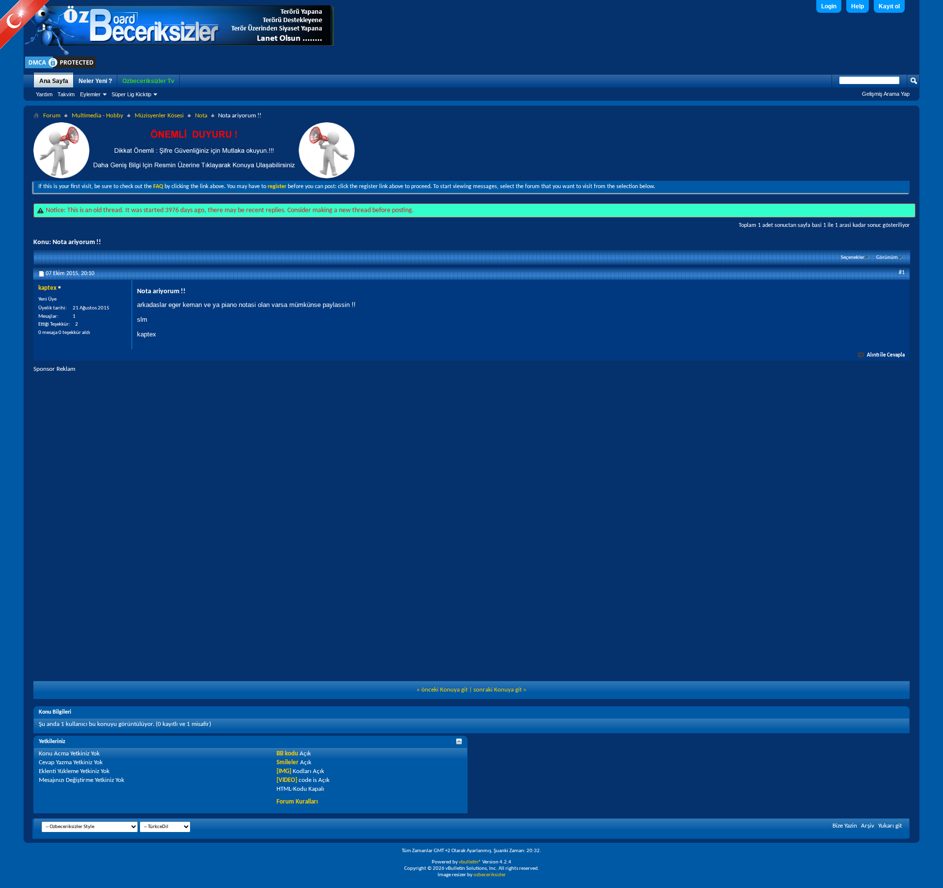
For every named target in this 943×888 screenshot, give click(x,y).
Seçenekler (852, 257)
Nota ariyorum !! (77, 242)
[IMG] (284, 771)
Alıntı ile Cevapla (886, 355)
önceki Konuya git (444, 690)
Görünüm (887, 257)
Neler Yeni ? (95, 81)
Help (857, 6)
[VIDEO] (287, 780)
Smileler (288, 762)
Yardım (44, 94)
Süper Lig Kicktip (131, 94)
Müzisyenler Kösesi (159, 115)
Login (828, 6)
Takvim (66, 94)
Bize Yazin (844, 826)
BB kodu (287, 753)
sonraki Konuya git (497, 690)
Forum (51, 115)
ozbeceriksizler (489, 875)
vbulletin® (470, 862)
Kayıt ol (889, 6)
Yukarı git (890, 826)
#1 (902, 273)
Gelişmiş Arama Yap (886, 94)
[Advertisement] (471, 442)
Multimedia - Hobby (97, 115)
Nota (201, 115)
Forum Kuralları (297, 802)
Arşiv (867, 826)
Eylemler (90, 94)
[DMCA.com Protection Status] (60, 68)
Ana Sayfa (53, 81)
